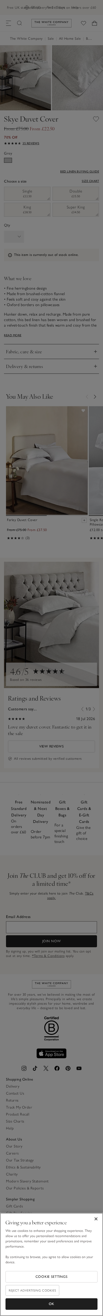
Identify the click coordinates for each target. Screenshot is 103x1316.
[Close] (96, 1218)
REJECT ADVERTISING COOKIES (32, 1290)
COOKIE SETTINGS (52, 1277)
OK (51, 1304)
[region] (51, 1264)
